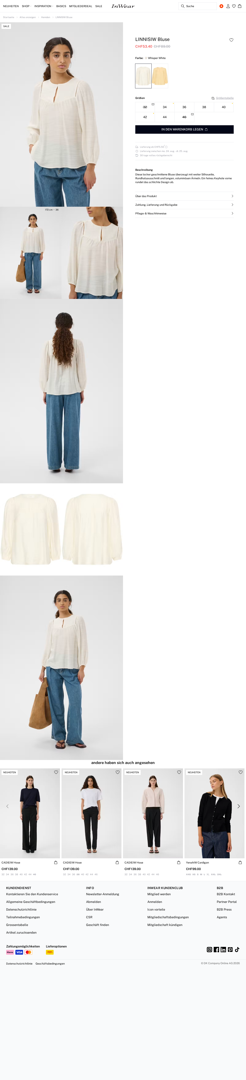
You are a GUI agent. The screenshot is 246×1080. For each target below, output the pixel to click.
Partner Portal (227, 902)
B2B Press (224, 909)
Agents (222, 917)
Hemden (45, 17)
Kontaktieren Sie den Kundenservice (32, 894)
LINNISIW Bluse (64, 17)
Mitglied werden (159, 894)
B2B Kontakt (226, 894)
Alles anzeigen (28, 17)
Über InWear (95, 909)
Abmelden (93, 902)
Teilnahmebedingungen (23, 917)
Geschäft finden (97, 925)
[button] (184, 196)
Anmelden (154, 902)
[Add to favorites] (231, 40)
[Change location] (221, 6)
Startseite (8, 17)
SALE (98, 6)
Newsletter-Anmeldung (102, 894)
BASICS (61, 6)
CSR (89, 917)
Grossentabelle (17, 925)
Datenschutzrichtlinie (21, 909)
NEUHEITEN (11, 6)
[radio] (164, 107)
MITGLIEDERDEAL (80, 6)
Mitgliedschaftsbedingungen (168, 917)
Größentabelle (225, 98)
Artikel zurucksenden (21, 932)
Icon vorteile (156, 909)
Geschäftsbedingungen (50, 963)
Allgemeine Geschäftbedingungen (30, 902)
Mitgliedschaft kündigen (164, 925)
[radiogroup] (184, 112)
